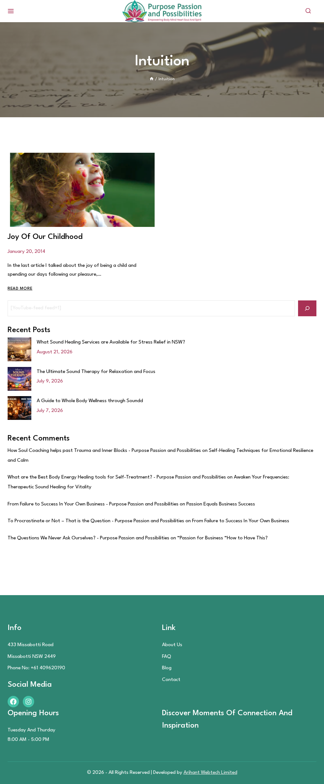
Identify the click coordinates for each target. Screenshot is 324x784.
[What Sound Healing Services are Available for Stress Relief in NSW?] (19, 349)
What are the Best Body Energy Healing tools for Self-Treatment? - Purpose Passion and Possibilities (117, 477)
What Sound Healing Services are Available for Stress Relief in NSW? (111, 342)
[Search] (307, 308)
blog (166, 668)
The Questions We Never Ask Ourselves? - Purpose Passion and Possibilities (88, 538)
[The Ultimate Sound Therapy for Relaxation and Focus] (19, 379)
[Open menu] (11, 11)
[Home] (151, 79)
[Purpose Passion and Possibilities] (162, 11)
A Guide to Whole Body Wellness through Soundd (90, 400)
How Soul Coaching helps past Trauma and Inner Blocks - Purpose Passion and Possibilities (104, 450)
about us (172, 644)
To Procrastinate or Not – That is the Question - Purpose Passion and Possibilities (96, 521)
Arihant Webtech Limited (210, 772)
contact (171, 679)
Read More (20, 288)
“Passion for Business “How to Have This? (222, 538)
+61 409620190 (48, 668)
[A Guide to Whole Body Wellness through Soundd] (19, 408)
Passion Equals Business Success (220, 504)
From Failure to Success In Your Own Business (240, 521)
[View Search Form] (308, 11)
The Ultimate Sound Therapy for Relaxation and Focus (96, 371)
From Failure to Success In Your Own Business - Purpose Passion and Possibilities (93, 504)
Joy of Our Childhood (45, 237)
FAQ (166, 656)
